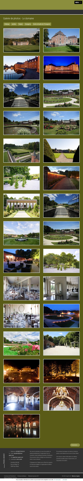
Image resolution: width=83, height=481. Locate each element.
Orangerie (28, 24)
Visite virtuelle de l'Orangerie (41, 24)
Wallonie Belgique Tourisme (10, 478)
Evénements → (75, 445)
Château (7, 24)
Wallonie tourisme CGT (33, 476)
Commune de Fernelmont (10, 476)
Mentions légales (76, 476)
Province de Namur (22, 476)
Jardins (14, 24)
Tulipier (20, 24)
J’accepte (64, 479)
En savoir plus (57, 479)
